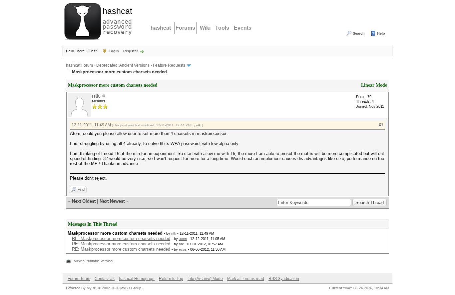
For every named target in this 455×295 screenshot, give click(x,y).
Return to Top (171, 278)
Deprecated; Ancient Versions (123, 65)
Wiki (205, 28)
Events (242, 28)
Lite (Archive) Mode (205, 278)
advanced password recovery (116, 20)
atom (183, 239)
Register (130, 51)
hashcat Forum (79, 65)
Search (359, 33)
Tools (222, 28)
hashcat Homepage (137, 278)
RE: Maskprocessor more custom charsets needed (121, 238)
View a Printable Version (93, 261)
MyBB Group (130, 288)
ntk (96, 96)
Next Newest (112, 201)
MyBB (91, 288)
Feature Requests (169, 65)
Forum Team (79, 278)
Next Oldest (84, 201)
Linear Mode (374, 84)
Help (381, 33)
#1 (381, 125)
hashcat (161, 28)
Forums (185, 28)
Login (114, 51)
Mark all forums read (245, 278)
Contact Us (105, 278)
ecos (183, 249)
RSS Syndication (283, 278)
